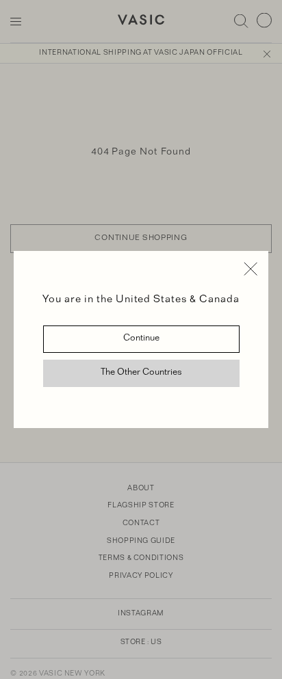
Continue (141, 339)
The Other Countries (141, 373)
